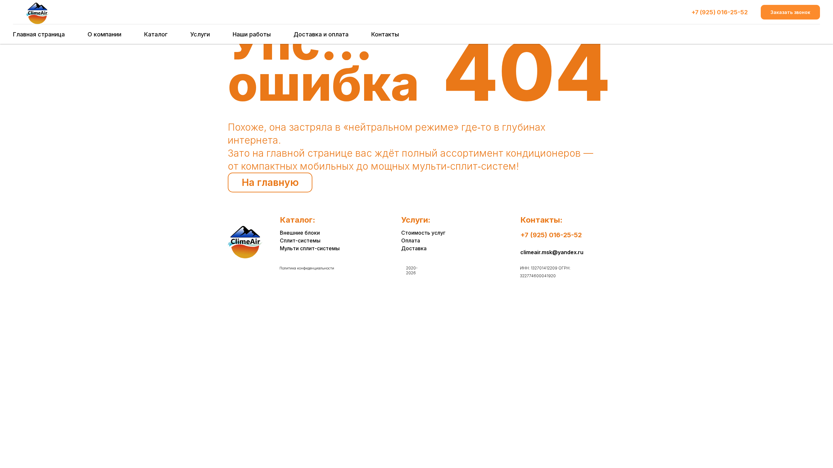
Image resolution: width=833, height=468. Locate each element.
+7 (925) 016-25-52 (719, 12)
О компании (104, 34)
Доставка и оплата (321, 34)
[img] (245, 242)
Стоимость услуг (423, 232)
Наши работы (252, 34)
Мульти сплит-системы (310, 248)
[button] (790, 12)
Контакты (385, 34)
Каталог (156, 34)
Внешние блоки (300, 232)
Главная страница (39, 34)
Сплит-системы (300, 240)
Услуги (200, 34)
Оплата (410, 240)
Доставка (414, 248)
